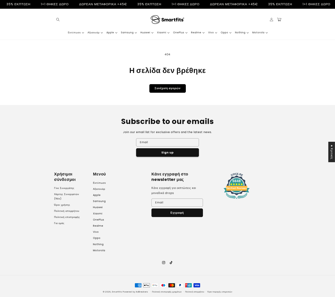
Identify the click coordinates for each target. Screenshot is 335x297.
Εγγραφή (177, 213)
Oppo (96, 238)
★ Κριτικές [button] (332, 151)
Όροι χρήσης (62, 205)
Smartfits (117, 291)
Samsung (99, 201)
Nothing (98, 244)
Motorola (99, 250)
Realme (98, 226)
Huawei (98, 207)
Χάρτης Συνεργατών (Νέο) (66, 196)
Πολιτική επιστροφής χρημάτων (167, 291)
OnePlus (98, 219)
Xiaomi (97, 213)
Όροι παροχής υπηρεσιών (219, 291)
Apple (97, 195)
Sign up (167, 153)
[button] (58, 19)
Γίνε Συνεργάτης (64, 188)
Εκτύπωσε (99, 183)
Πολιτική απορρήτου (66, 211)
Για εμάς (59, 223)
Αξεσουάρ (99, 189)
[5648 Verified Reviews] (236, 199)
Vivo (96, 232)
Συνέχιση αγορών (168, 88)
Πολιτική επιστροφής (67, 217)
